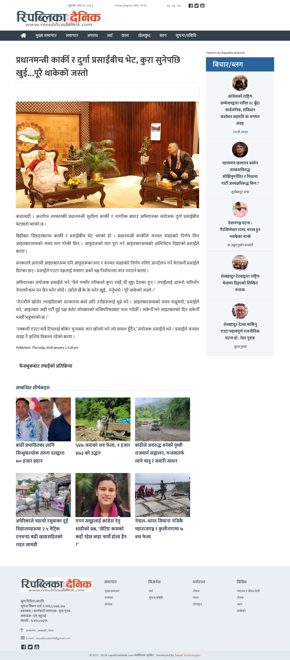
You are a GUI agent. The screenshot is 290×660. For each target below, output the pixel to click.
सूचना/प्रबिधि (186, 35)
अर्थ (109, 35)
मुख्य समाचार (46, 35)
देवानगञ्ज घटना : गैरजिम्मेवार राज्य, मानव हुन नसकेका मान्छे (240, 230)
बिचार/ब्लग (228, 65)
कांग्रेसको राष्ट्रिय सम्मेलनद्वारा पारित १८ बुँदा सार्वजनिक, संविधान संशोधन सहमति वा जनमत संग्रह (240, 110)
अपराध (92, 35)
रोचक (196, 591)
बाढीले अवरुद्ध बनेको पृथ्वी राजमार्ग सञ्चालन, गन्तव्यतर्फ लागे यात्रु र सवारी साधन (159, 453)
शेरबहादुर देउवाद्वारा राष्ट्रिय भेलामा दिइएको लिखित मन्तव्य (240, 283)
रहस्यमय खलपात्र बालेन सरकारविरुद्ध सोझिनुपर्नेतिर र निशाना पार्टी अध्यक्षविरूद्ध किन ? (240, 173)
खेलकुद (144, 35)
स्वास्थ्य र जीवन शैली (248, 591)
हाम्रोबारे (241, 610)
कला (125, 35)
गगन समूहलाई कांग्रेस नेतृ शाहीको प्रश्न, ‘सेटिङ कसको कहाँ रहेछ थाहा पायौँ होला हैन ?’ (101, 533)
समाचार (72, 35)
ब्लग (163, 35)
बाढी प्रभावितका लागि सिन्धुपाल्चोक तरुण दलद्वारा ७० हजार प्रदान (40, 453)
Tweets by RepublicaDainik (225, 53)
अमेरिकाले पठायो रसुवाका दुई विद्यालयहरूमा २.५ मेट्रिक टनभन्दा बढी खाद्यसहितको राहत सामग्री (42, 533)
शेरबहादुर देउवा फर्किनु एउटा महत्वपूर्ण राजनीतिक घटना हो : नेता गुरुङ (240, 331)
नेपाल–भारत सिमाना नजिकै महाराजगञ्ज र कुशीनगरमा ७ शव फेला (159, 529)
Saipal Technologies (188, 655)
